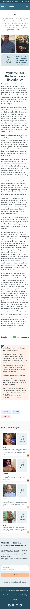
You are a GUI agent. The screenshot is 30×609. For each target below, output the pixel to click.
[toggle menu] (27, 7)
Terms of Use (6, 595)
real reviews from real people (20, 558)
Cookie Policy (23, 595)
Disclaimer (15, 599)
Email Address (6, 567)
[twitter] (9, 605)
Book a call (10, 1)
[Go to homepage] (7, 6)
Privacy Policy (15, 595)
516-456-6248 (25, 1)
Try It (15, 574)
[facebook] (13, 605)
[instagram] (17, 605)
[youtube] (21, 605)
